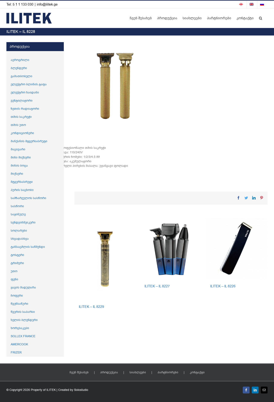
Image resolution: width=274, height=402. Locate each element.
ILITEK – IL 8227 (157, 286)
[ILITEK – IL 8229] (105, 259)
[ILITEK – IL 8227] (171, 249)
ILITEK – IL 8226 (222, 286)
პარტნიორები (168, 372)
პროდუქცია (109, 372)
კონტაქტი (197, 372)
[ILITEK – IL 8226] (236, 249)
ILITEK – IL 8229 (91, 306)
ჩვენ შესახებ (79, 372)
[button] (260, 18)
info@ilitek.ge (47, 4)
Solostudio (81, 390)
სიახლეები (138, 372)
